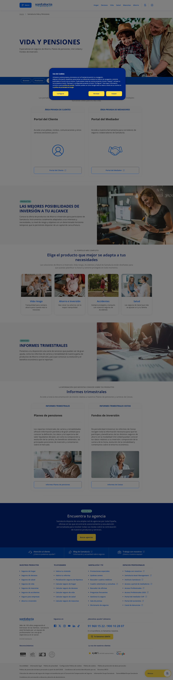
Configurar (60, 93)
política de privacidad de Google (64, 87)
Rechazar (96, 93)
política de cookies (68, 85)
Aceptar (114, 93)
